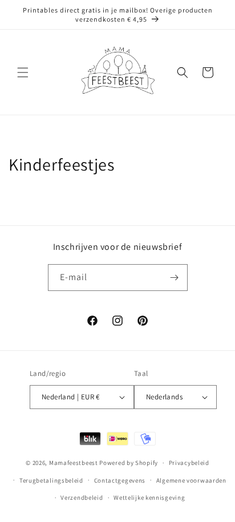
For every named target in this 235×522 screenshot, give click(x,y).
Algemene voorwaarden (191, 480)
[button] (22, 72)
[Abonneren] (174, 277)
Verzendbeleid (81, 497)
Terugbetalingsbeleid (51, 480)
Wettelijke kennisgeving (149, 497)
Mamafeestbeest (73, 463)
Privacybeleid (189, 463)
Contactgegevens (120, 480)
